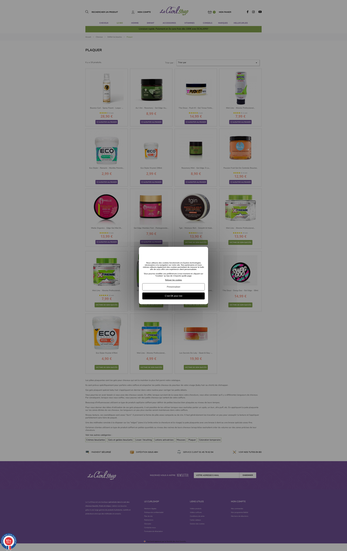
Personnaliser (173, 287)
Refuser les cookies (173, 280)
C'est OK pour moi (173, 296)
